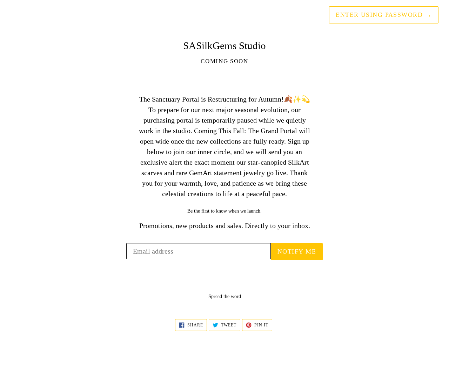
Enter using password (384, 14)
